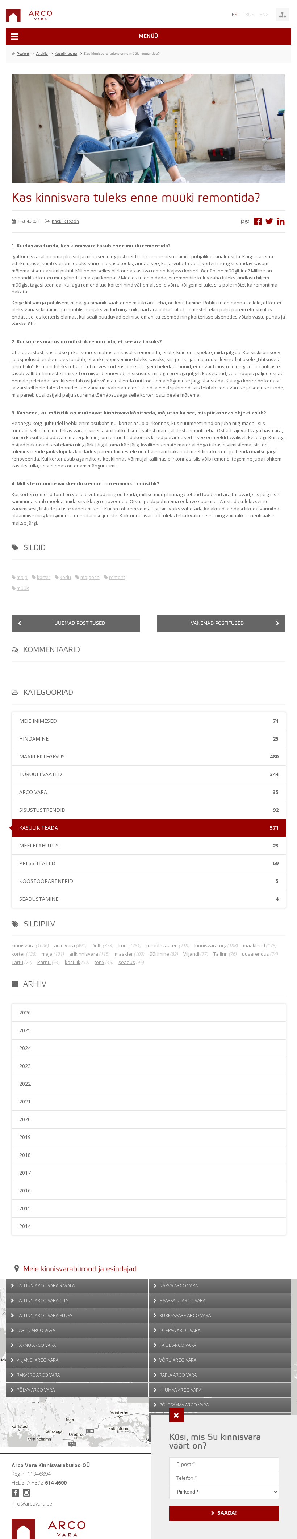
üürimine (159, 954)
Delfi (97, 945)
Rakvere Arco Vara (38, 1375)
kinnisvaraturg (210, 945)
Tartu (17, 962)
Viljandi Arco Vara (37, 1360)
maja (22, 577)
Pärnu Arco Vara (36, 1345)
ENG (264, 14)
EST (235, 14)
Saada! (227, 1513)
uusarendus (255, 954)
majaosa (90, 577)
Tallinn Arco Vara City (42, 1300)
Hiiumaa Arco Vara (179, 1390)
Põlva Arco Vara (35, 1390)
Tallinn (220, 954)
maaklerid (254, 945)
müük (23, 588)
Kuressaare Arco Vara (184, 1315)
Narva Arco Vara (178, 1286)
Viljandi (191, 954)
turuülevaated (162, 945)
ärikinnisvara (83, 954)
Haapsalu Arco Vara (181, 1300)
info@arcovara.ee (32, 1503)
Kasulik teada (65, 221)
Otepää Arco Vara (179, 1330)
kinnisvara (23, 945)
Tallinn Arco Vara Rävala (45, 1286)
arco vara (64, 945)
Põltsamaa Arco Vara (183, 1405)
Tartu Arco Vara (35, 1330)
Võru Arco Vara (177, 1360)
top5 (99, 962)
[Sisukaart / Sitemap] (282, 14)
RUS (249, 14)
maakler (124, 954)
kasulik (72, 962)
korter (43, 577)
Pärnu (44, 962)
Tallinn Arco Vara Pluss (44, 1315)
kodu (65, 577)
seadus (126, 962)
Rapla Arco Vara (177, 1375)
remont (117, 577)
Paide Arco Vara (177, 1345)
